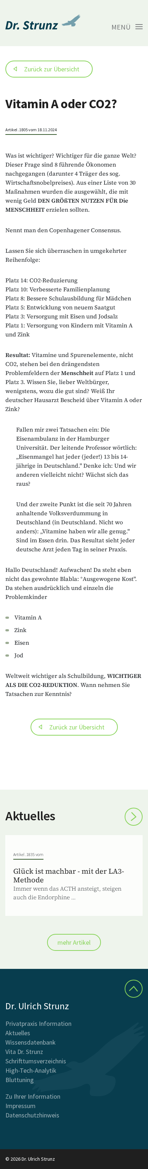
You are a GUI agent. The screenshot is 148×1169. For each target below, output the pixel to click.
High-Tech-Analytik (30, 1070)
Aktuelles (17, 1033)
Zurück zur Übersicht (51, 69)
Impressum (20, 1106)
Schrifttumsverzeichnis (35, 1061)
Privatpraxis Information (38, 1023)
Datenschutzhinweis (32, 1115)
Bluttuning (19, 1080)
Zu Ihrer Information (32, 1096)
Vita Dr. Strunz (24, 1051)
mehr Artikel (74, 942)
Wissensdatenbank (30, 1042)
